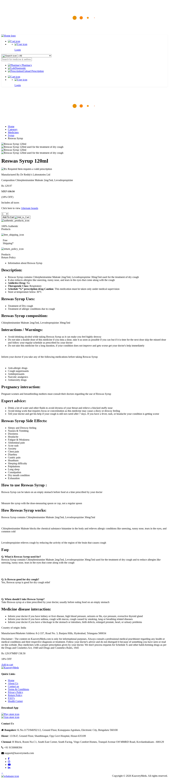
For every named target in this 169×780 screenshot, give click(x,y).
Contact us (13, 686)
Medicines (13, 132)
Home (11, 126)
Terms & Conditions (18, 689)
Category (12, 129)
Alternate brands (29, 208)
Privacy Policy (15, 692)
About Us (13, 683)
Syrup (11, 135)
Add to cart (7, 664)
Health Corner (15, 701)
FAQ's (11, 698)
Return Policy (15, 695)
